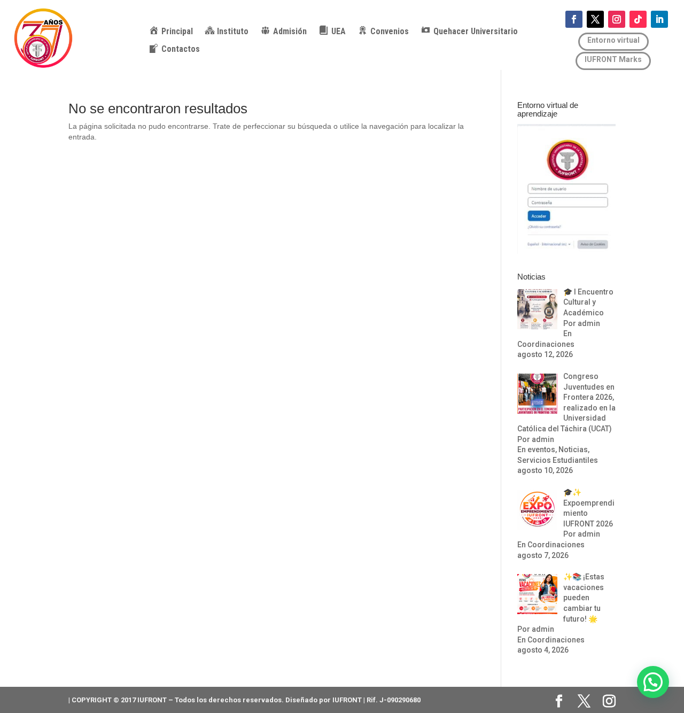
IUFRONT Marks (613, 59)
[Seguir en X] (595, 19)
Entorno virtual (613, 40)
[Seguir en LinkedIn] (659, 19)
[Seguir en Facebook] (573, 19)
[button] (653, 682)
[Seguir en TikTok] (638, 19)
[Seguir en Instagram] (616, 19)
